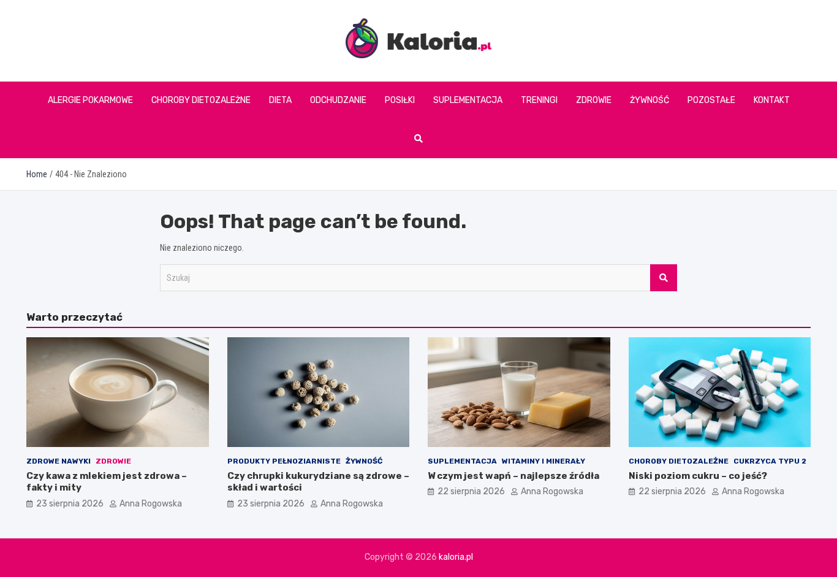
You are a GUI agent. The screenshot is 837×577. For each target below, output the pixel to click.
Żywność (649, 100)
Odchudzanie (338, 100)
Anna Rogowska (150, 504)
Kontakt (772, 100)
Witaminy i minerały (543, 461)
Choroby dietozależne (201, 100)
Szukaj (663, 277)
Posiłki (400, 100)
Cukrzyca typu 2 (769, 461)
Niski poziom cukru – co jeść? (698, 475)
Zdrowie (594, 100)
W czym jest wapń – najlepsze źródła (513, 475)
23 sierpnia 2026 (70, 504)
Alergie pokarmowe (90, 100)
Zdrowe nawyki (58, 461)
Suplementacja (467, 100)
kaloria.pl (456, 557)
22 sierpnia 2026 (471, 491)
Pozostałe (711, 100)
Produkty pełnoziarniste (284, 461)
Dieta (280, 100)
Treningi (539, 100)
